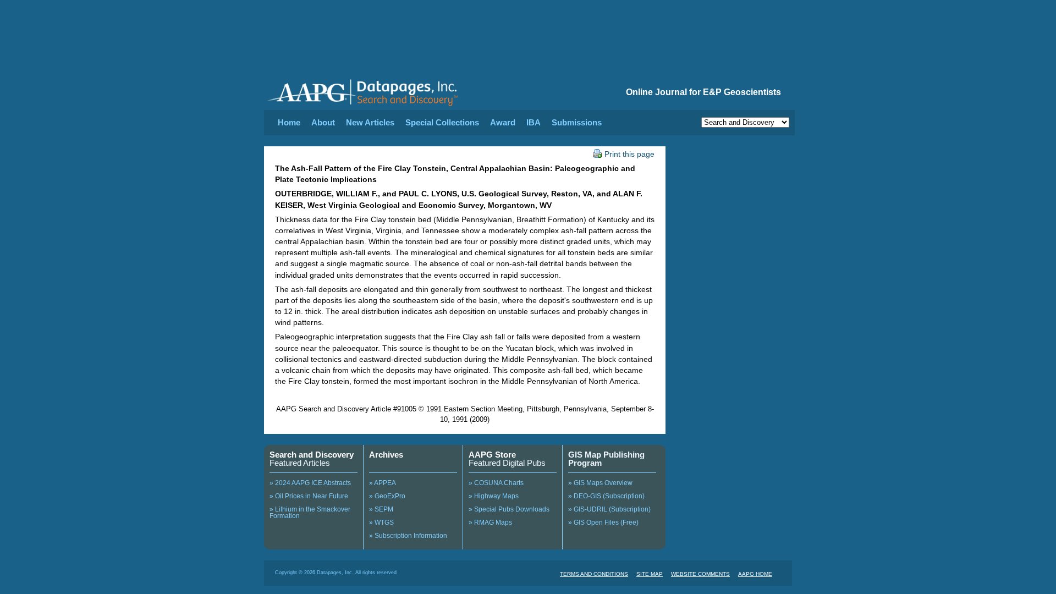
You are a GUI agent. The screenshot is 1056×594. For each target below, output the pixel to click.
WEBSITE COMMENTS (700, 574)
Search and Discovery (312, 454)
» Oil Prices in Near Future (309, 496)
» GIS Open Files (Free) (603, 522)
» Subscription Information (408, 536)
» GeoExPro (387, 496)
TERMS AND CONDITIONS (594, 574)
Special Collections (442, 122)
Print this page (629, 154)
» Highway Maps (494, 496)
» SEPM (381, 509)
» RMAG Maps (490, 522)
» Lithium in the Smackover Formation (310, 512)
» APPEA (382, 483)
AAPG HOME (755, 574)
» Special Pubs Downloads (509, 509)
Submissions (577, 122)
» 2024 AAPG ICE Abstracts (310, 483)
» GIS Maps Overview (600, 483)
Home (289, 122)
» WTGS (381, 522)
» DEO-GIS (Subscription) (606, 496)
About (323, 122)
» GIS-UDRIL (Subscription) (609, 509)
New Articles (370, 122)
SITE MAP (649, 574)
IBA (533, 122)
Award (502, 122)
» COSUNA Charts (496, 483)
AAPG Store (492, 454)
